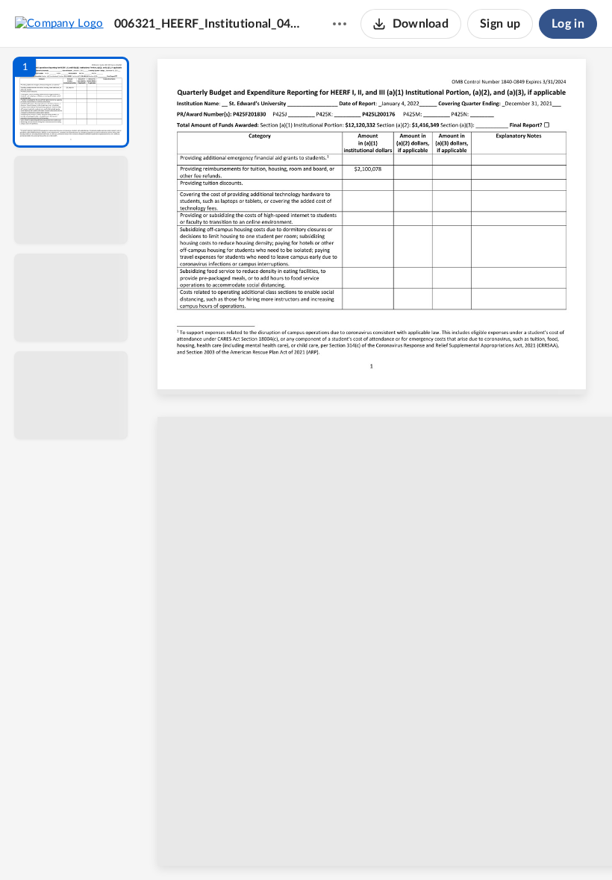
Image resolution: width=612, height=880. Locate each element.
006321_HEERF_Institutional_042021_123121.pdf (209, 24)
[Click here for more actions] (340, 24)
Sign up (500, 24)
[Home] (59, 23)
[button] (71, 102)
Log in (568, 24)
